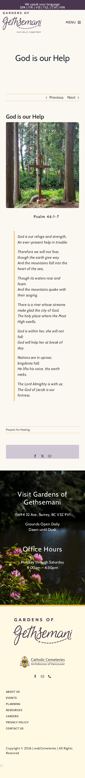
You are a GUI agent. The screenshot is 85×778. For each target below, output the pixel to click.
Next (71, 97)
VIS (38, 7)
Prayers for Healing (18, 429)
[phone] (49, 676)
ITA (30, 7)
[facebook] (35, 676)
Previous (56, 97)
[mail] (42, 676)
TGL (46, 7)
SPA (23, 7)
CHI (54, 7)
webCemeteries (45, 748)
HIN (62, 7)
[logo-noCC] (42, 620)
